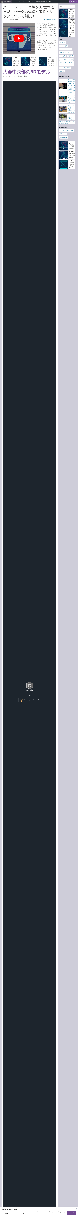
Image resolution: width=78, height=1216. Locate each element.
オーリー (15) (63, 46)
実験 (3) (62, 71)
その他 (54, 19)
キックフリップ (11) (65, 49)
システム (62, 130)
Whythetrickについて (41, 2)
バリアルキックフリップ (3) (66, 63)
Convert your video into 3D (32, 700)
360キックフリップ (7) (66, 52)
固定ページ (63, 134)
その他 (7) (62, 56)
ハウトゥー (70, 130)
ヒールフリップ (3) (65, 68)
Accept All (71, 1213)
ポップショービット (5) (66, 59)
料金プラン (31, 2)
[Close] (76, 1208)
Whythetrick (7, 1)
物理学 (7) (70, 56)
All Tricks (62, 42)
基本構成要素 (48, 19)
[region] (39, 1211)
